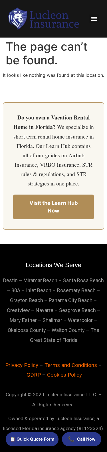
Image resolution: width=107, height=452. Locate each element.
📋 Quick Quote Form (32, 439)
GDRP (34, 374)
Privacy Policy (21, 365)
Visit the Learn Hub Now (53, 207)
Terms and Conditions (71, 365)
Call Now (82, 439)
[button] (94, 18)
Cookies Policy (64, 374)
